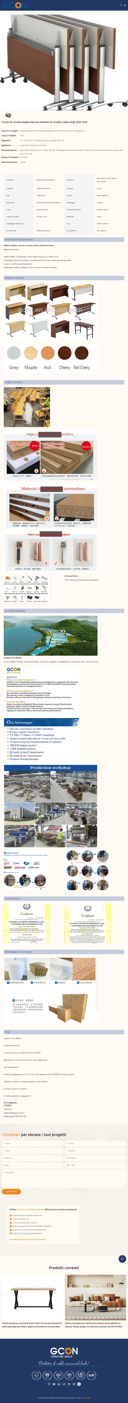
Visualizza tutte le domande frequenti (28, 1239)
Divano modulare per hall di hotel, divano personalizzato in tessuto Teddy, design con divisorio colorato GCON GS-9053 (93, 1325)
